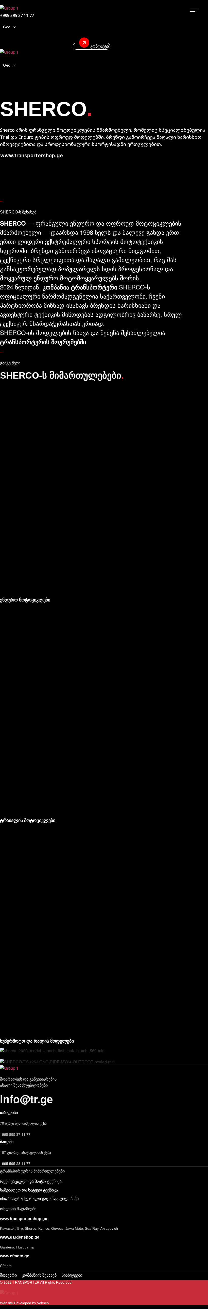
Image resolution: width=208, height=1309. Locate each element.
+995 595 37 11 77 (15, 1134)
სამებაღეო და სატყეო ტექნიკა (29, 1190)
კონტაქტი (99, 46)
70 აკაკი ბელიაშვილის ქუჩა (23, 1123)
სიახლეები (72, 1275)
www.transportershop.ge (31, 155)
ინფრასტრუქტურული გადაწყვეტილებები (39, 1199)
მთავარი (8, 1275)
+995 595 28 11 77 (15, 1163)
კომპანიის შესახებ (39, 1275)
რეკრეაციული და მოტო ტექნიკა (31, 1181)
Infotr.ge (26, 1098)
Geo (6, 27)
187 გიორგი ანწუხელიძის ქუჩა (25, 1152)
